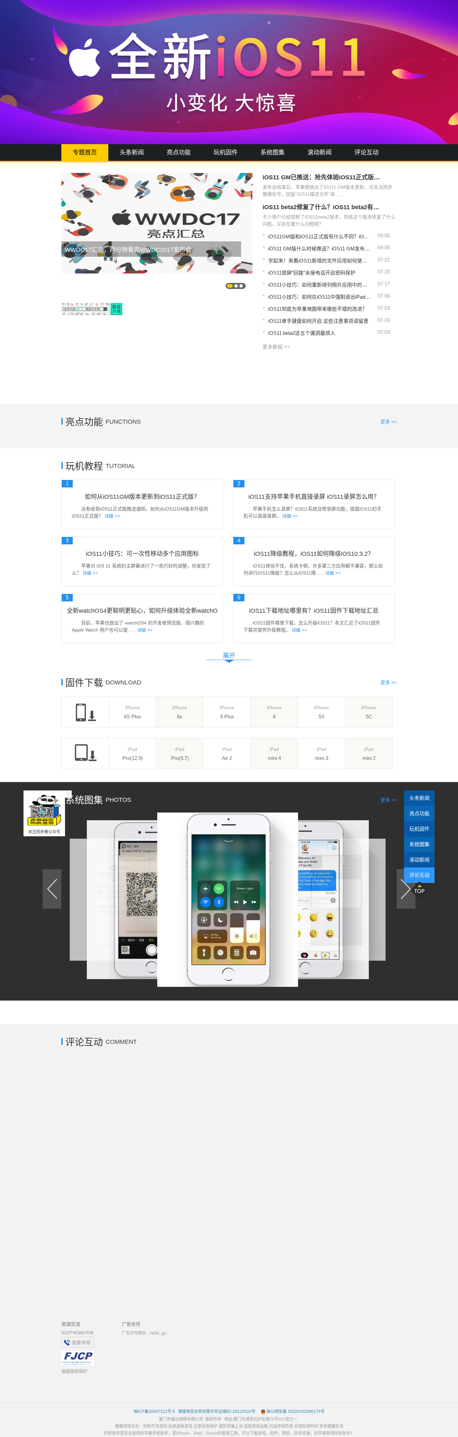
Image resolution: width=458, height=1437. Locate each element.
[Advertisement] (229, 374)
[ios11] (91, 322)
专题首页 (85, 152)
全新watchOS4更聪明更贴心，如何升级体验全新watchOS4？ (142, 610)
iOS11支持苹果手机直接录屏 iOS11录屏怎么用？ (314, 496)
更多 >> (389, 421)
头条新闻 (132, 152)
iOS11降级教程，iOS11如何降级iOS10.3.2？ (314, 553)
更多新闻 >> (276, 347)
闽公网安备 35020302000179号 (296, 1411)
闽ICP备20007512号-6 (154, 1411)
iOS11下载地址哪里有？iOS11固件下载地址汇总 (314, 610)
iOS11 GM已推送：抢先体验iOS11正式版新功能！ (323, 177)
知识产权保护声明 (77, 1332)
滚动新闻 (319, 152)
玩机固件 (226, 152)
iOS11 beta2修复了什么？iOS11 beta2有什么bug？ (323, 207)
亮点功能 (179, 152)
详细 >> (112, 516)
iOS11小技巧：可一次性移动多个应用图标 (142, 553)
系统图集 (273, 152)
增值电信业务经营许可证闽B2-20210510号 (216, 1411)
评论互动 (366, 152)
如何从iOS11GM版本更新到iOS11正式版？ (142, 496)
